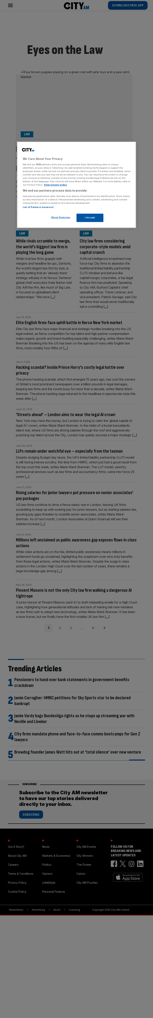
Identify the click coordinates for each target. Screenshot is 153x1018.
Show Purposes (60, 217)
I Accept (90, 217)
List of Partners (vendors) (38, 207)
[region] (76, 184)
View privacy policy (55, 185)
